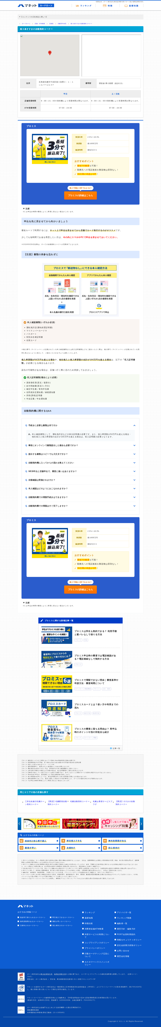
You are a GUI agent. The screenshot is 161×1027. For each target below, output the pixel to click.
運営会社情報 (123, 956)
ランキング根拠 (124, 918)
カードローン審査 (90, 737)
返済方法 (96, 713)
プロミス (78, 640)
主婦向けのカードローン (29, 925)
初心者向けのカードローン (62, 925)
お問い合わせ (123, 951)
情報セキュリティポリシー (129, 940)
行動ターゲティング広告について (97, 955)
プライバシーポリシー (95, 948)
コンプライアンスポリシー (97, 943)
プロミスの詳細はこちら (80, 195)
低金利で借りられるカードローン (32, 917)
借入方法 (87, 713)
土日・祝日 (106, 689)
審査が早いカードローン (61, 921)
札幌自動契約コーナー (80, 801)
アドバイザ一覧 (124, 912)
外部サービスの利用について (97, 935)
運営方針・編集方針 (126, 929)
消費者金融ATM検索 (94, 929)
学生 (85, 640)
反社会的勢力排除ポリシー (129, 945)
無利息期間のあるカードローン (32, 921)
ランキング (90, 912)
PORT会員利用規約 (126, 934)
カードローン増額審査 (83, 689)
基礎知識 (89, 918)
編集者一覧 (122, 923)
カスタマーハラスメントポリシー (97, 963)
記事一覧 (116, 748)
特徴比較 (89, 923)
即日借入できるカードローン (63, 917)
